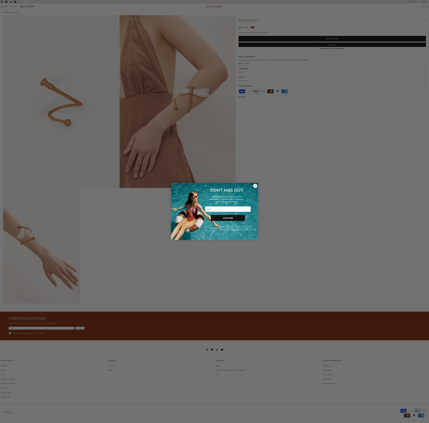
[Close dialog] (255, 186)
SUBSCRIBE (228, 218)
